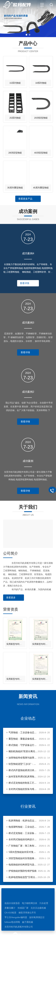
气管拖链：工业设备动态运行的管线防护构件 (23, 732)
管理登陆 (33, 975)
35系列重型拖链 (15, 187)
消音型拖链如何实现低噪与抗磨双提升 (23, 858)
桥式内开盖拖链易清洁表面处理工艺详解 (23, 770)
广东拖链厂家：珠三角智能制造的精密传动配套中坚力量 (23, 845)
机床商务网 (20, 975)
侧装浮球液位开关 (27, 912)
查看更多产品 (25, 198)
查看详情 (24, 283)
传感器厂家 (23, 908)
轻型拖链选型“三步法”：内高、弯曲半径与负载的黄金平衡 (23, 764)
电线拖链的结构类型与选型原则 (23, 864)
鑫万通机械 (27, 922)
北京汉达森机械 (38, 908)
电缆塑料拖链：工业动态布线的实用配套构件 (23, 826)
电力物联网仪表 (29, 903)
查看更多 (11, 597)
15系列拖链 (15, 83)
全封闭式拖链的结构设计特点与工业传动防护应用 (23, 839)
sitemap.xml (46, 975)
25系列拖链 (15, 118)
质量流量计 (10, 908)
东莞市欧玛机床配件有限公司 (19, 926)
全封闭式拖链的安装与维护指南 (23, 789)
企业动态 (28, 718)
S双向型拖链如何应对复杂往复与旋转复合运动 (23, 852)
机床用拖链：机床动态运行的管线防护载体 (23, 820)
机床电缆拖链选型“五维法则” (23, 877)
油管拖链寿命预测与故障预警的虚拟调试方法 (23, 757)
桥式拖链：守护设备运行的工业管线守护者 (23, 745)
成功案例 (28, 461)
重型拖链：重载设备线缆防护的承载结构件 (23, 738)
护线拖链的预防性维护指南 (23, 871)
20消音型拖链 (41, 118)
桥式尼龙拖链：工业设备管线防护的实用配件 (23, 833)
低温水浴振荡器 (12, 903)
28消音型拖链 (15, 152)
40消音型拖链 (41, 152)
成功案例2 (28, 391)
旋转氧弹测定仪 (36, 917)
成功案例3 (28, 322)
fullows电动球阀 (12, 922)
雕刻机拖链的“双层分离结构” (23, 751)
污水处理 (43, 903)
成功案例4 (28, 253)
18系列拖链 (41, 83)
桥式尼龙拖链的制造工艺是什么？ (23, 782)
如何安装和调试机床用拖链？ (23, 776)
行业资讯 (28, 806)
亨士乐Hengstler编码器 (16, 917)
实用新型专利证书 (15, 644)
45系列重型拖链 (41, 187)
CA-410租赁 (10, 912)
